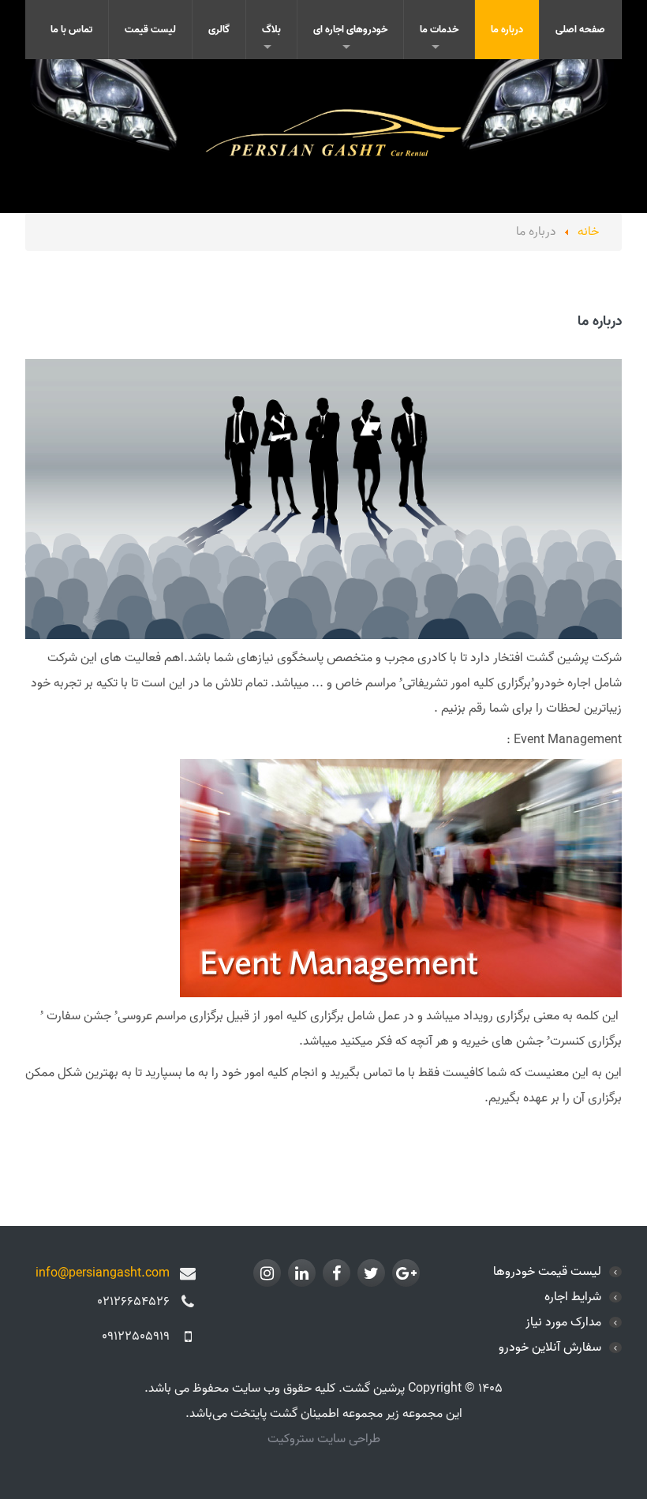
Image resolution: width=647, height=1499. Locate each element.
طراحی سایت (348, 1439)
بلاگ (271, 29)
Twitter (371, 1273)
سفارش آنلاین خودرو (550, 1347)
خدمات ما (439, 29)
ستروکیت (292, 1439)
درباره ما (507, 29)
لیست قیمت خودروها (547, 1272)
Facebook (336, 1273)
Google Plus (406, 1273)
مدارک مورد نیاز (563, 1322)
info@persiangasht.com (103, 1273)
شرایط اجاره (572, 1297)
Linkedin (302, 1273)
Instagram (267, 1273)
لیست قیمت (150, 29)
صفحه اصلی (580, 29)
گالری (219, 29)
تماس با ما (71, 29)
